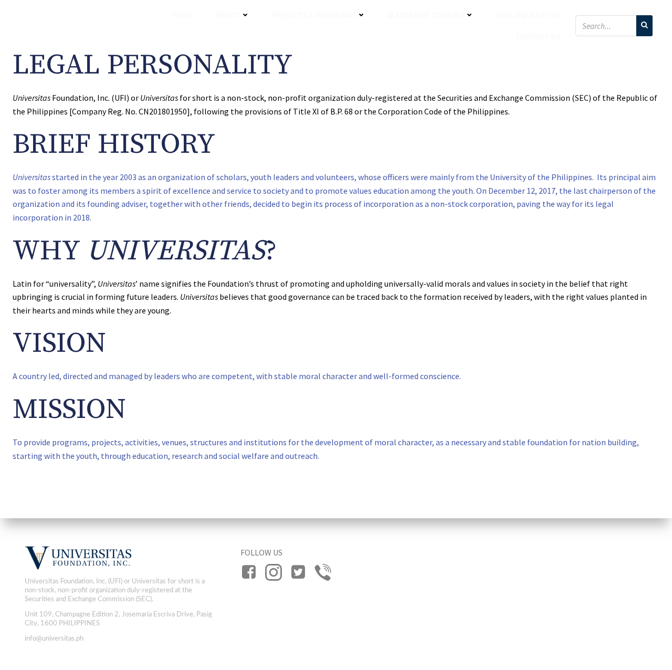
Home (183, 15)
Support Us (538, 36)
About (227, 15)
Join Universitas (528, 15)
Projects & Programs (313, 15)
